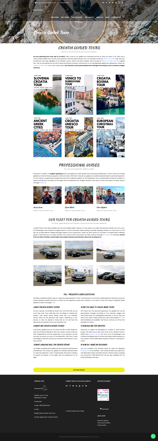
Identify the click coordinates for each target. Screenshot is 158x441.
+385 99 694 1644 (64, 3)
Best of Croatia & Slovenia (110, 61)
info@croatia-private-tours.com (46, 3)
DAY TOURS (65, 17)
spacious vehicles (94, 334)
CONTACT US (116, 17)
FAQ (53, 303)
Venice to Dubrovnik (40, 65)
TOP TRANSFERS (76, 17)
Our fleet (106, 235)
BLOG (107, 17)
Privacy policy (101, 425)
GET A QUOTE (89, 17)
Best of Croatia (109, 59)
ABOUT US (99, 17)
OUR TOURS (55, 17)
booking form (85, 351)
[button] (153, 436)
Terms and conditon (103, 423)
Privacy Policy (94, 437)
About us (43, 183)
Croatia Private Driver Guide (75, 411)
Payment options (102, 421)
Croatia (122, 318)
